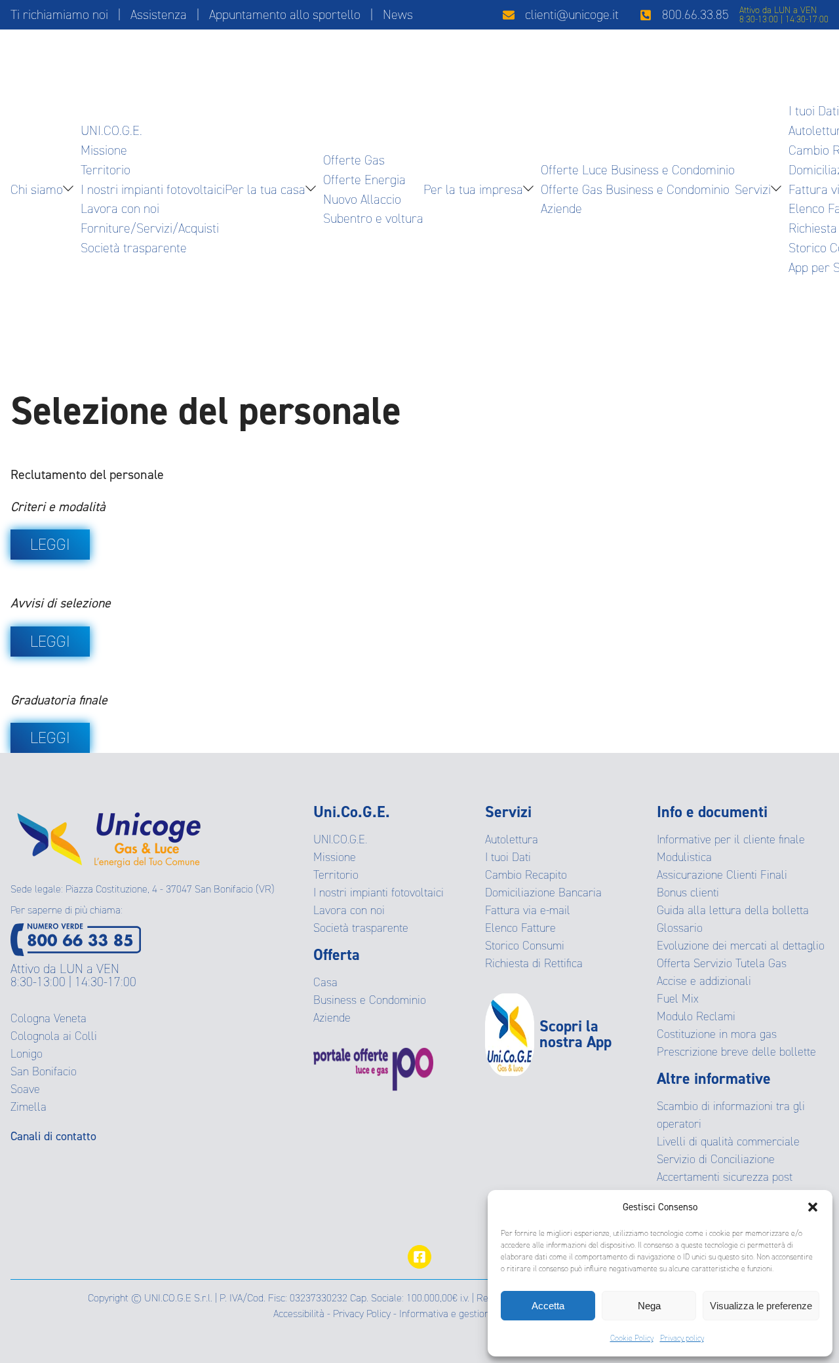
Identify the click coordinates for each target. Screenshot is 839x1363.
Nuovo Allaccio (362, 199)
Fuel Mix (678, 999)
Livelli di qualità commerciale (728, 1141)
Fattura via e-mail (527, 910)
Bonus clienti (688, 892)
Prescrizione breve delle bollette (736, 1052)
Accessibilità (298, 1313)
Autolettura (511, 839)
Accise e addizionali (704, 981)
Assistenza (158, 14)
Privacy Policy (362, 1313)
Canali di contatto (53, 1136)
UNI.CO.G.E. (111, 130)
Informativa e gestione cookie (462, 1313)
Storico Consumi (524, 945)
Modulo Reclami (696, 1016)
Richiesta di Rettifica (534, 963)
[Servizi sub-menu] (779, 189)
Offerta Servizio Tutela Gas (722, 963)
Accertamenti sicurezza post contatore (724, 1185)
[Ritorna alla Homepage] (108, 835)
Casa (325, 982)
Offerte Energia (364, 179)
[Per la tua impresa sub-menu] (531, 189)
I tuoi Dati (814, 110)
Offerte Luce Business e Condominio (638, 169)
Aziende (561, 208)
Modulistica (684, 857)
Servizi (753, 189)
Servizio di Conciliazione (716, 1159)
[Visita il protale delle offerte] (399, 1069)
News (398, 14)
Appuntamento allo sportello (285, 14)
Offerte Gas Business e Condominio (635, 189)
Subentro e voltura (373, 218)
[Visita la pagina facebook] (419, 1257)
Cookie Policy (632, 1338)
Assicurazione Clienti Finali (722, 875)
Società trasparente (134, 247)
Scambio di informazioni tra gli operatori (731, 1115)
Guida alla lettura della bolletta (733, 910)
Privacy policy (682, 1338)
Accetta (548, 1305)
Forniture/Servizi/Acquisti (150, 228)
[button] (812, 1207)
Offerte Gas (354, 159)
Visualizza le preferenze (761, 1305)
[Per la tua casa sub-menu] (313, 189)
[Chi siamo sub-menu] (71, 189)
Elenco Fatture (520, 928)
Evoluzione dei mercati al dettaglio (741, 945)
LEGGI (50, 544)
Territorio (105, 169)
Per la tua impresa (473, 189)
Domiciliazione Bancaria (543, 892)
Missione (104, 150)
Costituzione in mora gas (717, 1034)
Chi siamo (36, 189)
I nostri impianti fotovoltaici (153, 189)
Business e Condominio (369, 1000)
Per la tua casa (265, 189)
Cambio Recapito (526, 875)
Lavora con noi (120, 208)
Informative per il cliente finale (731, 839)
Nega (649, 1305)
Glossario (680, 928)
